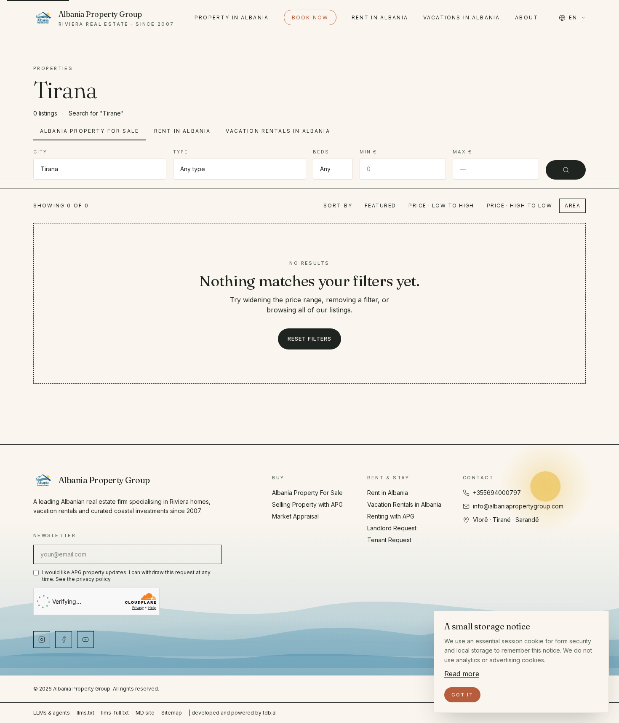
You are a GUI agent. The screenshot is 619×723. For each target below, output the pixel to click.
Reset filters (309, 338)
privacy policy (93, 579)
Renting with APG (390, 516)
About (526, 17)
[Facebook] (63, 639)
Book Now (310, 17)
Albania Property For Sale (89, 131)
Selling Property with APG (307, 504)
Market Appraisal (295, 516)
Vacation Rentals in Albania (278, 131)
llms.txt (85, 713)
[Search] (566, 170)
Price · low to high (441, 205)
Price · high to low (519, 205)
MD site (145, 713)
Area (572, 205)
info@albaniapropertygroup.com (518, 506)
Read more (461, 673)
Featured (380, 205)
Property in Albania (232, 17)
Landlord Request (391, 528)
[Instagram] (41, 639)
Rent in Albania (380, 17)
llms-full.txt (115, 713)
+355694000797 (497, 492)
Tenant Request (389, 539)
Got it (462, 695)
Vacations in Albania (461, 17)
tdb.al (270, 713)
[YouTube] (85, 639)
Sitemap (171, 713)
